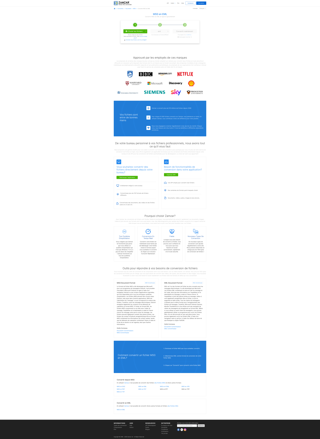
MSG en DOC (121, 386)
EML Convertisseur (197, 282)
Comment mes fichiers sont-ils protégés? (136, 39)
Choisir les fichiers (135, 31)
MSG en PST (142, 389)
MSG (134, 8)
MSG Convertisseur (150, 282)
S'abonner (201, 425)
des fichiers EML (173, 406)
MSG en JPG (186, 386)
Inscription (201, 3)
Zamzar (126, 383)
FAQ (131, 425)
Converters (120, 8)
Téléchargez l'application (127, 177)
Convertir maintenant (184, 31)
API (168, 3)
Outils (172, 3)
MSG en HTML (164, 386)
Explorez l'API (171, 175)
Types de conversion (120, 425)
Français (202, 8)
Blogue (147, 429)
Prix (178, 3)
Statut (131, 427)
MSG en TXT (121, 392)
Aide (182, 3)
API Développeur (150, 425)
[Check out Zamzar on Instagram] (185, 429)
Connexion (191, 3)
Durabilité (164, 427)
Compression (118, 427)
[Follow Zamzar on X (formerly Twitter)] (181, 429)
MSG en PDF (121, 389)
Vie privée (164, 433)
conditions (188, 34)
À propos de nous (166, 425)
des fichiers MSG (159, 383)
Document (128, 8)
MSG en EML (142, 386)
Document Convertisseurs (125, 330)
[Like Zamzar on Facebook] (178, 429)
